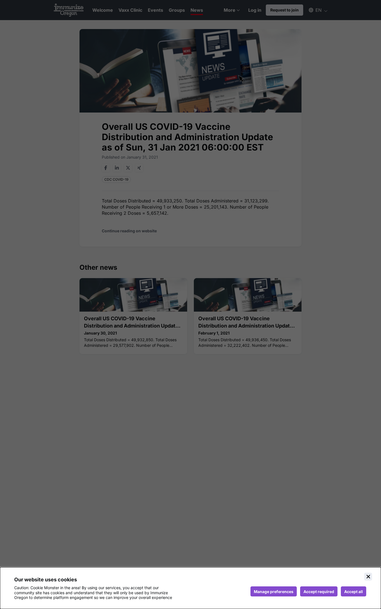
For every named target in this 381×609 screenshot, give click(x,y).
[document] (190, 588)
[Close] (368, 577)
